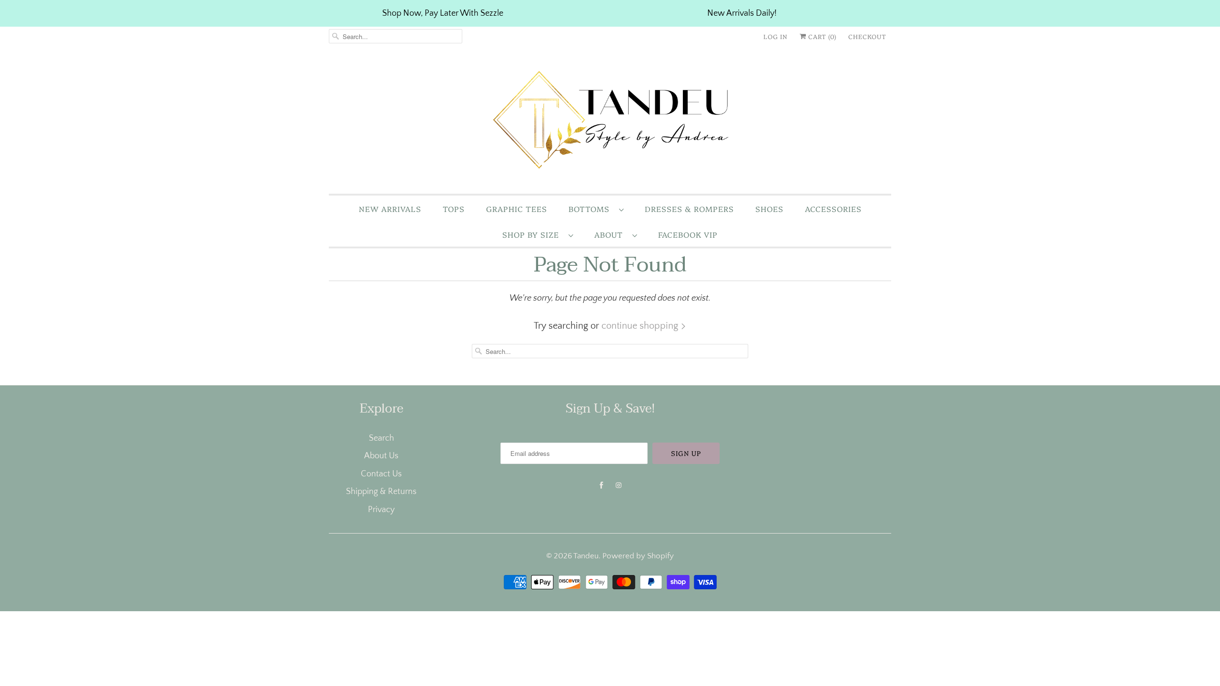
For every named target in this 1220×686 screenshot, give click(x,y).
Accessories (833, 208)
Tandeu (586, 556)
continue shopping (641, 326)
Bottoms (591, 208)
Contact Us (381, 474)
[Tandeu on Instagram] (618, 485)
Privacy (381, 509)
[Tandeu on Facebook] (601, 485)
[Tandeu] (610, 122)
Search (381, 438)
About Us (381, 456)
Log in (775, 36)
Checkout (867, 36)
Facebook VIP (688, 234)
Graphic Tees (516, 208)
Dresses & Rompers (689, 208)
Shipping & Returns (381, 491)
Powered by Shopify (638, 556)
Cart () (821, 36)
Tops (454, 208)
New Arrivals (390, 208)
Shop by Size (533, 234)
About (611, 234)
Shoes (769, 208)
